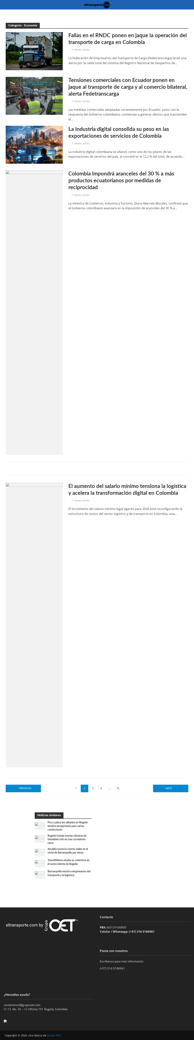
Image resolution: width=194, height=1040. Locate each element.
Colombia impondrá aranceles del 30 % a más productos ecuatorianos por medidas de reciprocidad (121, 180)
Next (169, 788)
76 (117, 788)
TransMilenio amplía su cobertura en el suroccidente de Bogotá (69, 862)
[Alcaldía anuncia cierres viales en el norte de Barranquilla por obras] (40, 852)
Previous (25, 788)
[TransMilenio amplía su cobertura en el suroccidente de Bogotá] (40, 863)
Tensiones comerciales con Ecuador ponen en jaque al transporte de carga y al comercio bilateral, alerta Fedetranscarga (127, 87)
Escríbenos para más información (122, 961)
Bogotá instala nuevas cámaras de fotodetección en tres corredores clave (67, 839)
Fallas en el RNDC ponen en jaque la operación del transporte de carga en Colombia (127, 39)
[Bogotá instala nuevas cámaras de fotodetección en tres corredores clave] (40, 839)
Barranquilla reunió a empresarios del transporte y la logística (69, 873)
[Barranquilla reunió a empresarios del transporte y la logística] (40, 874)
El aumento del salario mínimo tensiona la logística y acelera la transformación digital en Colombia (127, 490)
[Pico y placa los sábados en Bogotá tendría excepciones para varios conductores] (40, 826)
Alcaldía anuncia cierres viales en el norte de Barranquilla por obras (68, 851)
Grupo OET (54, 1035)
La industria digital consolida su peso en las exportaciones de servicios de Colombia (118, 133)
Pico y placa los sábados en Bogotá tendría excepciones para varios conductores (68, 826)
